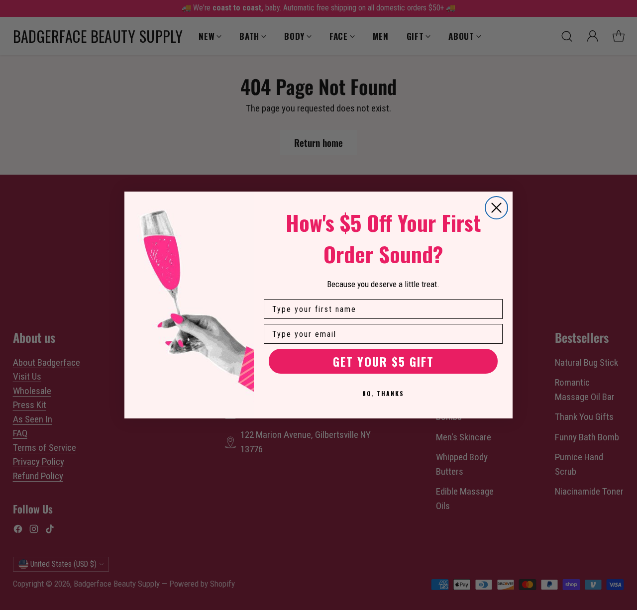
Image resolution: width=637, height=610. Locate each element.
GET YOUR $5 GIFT (383, 361)
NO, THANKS (383, 393)
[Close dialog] (496, 208)
